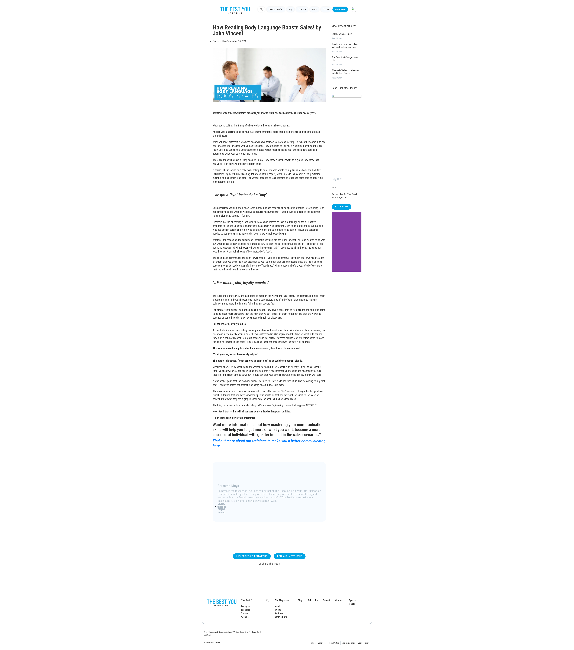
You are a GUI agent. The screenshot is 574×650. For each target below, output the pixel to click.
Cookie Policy (363, 643)
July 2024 (337, 179)
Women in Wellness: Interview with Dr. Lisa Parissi (345, 72)
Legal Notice (334, 643)
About (277, 606)
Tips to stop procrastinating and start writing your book (345, 45)
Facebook (245, 609)
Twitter (244, 613)
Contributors (280, 616)
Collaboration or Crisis (342, 34)
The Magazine (274, 9)
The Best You (247, 600)
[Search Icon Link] (261, 9)
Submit (314, 9)
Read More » (337, 38)
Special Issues (340, 9)
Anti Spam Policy (348, 643)
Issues (277, 609)
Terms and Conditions (318, 643)
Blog (290, 9)
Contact (326, 9)
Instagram (245, 606)
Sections (278, 613)
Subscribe (302, 9)
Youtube (245, 617)
